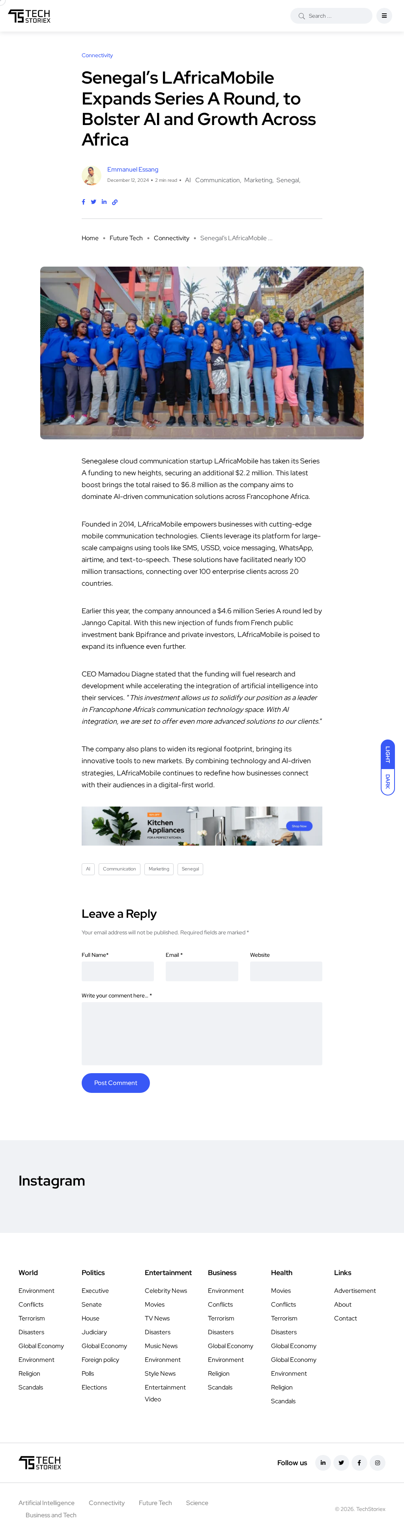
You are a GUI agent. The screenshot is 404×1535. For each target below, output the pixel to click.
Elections (94, 1387)
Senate (92, 1304)
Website (260, 954)
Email (174, 954)
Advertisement (355, 1291)
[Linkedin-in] (323, 1463)
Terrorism (32, 1318)
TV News (157, 1318)
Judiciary (94, 1332)
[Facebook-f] (359, 1463)
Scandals (31, 1387)
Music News (161, 1346)
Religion (29, 1373)
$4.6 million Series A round (259, 610)
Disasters (31, 1332)
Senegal (288, 180)
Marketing (258, 180)
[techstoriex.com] (29, 16)
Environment (36, 1291)
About (343, 1304)
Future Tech (126, 238)
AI (188, 180)
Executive (95, 1291)
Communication (217, 180)
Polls (88, 1373)
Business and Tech (51, 1515)
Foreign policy (100, 1360)
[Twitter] (341, 1463)
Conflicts (31, 1304)
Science (197, 1503)
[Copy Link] (115, 202)
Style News (160, 1373)
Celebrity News (166, 1291)
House (90, 1318)
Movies (155, 1304)
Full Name (95, 954)
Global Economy (41, 1346)
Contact (345, 1318)
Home (90, 238)
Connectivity (171, 238)
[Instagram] (377, 1463)
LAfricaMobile (160, 523)
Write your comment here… (117, 995)
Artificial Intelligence (47, 1503)
